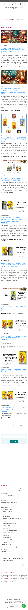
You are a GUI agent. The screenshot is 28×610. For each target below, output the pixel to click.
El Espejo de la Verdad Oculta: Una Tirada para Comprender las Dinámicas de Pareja (14, 91)
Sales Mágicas (6, 539)
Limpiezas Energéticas (8, 523)
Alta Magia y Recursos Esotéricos (10, 488)
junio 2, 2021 (3, 135)
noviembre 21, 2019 (5, 333)
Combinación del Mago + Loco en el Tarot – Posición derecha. (14, 338)
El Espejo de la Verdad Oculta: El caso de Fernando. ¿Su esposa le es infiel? (13, 50)
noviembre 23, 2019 (5, 215)
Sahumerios (6, 537)
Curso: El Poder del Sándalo (10, 490)
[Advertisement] (14, 464)
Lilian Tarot (14, 4)
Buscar (14, 441)
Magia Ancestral (7, 525)
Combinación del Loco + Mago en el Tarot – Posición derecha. (13, 409)
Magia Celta (6, 528)
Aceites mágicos (7, 509)
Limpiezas (5, 521)
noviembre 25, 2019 (5, 175)
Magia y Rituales (5, 507)
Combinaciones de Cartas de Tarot (8, 239)
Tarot (2, 554)
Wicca (4, 542)
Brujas (4, 514)
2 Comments (17, 195)
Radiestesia (4, 549)
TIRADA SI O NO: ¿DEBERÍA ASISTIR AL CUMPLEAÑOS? (11, 179)
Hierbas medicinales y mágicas (9, 498)
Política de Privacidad (15, 598)
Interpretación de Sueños (8, 502)
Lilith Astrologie (7, 578)
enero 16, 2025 (4, 45)
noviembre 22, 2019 (5, 304)
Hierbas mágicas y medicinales (11, 518)
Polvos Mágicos (7, 532)
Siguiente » (20, 425)
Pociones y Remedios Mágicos (10, 530)
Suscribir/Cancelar (18, 602)
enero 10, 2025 (4, 86)
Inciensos (3, 500)
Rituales (5, 535)
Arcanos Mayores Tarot (6, 313)
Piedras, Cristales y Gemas (8, 547)
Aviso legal (5, 598)
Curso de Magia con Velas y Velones (12, 565)
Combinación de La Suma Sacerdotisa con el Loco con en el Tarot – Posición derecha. (13, 220)
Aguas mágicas (6, 511)
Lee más (19, 64)
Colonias (3, 493)
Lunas (2, 505)
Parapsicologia (5, 544)
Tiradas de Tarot (4, 66)
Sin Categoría (4, 156)
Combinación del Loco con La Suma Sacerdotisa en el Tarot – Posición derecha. (14, 264)
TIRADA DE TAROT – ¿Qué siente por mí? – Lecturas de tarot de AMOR (14, 139)
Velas (2, 563)
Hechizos (5, 516)
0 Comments (17, 66)
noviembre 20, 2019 (5, 405)
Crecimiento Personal (7, 495)
